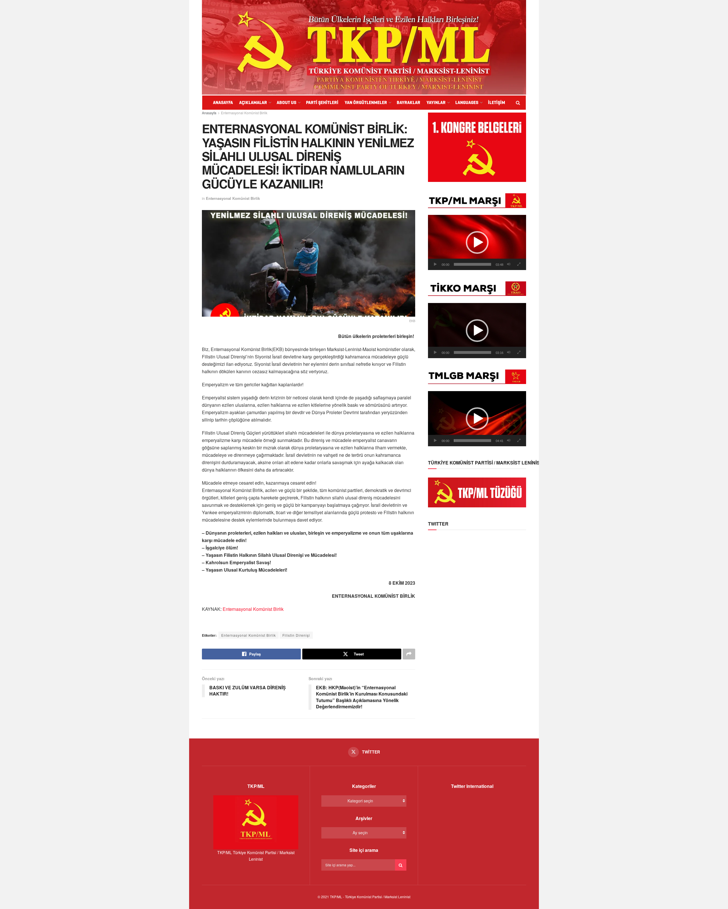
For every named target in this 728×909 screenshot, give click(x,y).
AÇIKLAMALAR (253, 102)
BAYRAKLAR (408, 102)
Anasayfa (209, 112)
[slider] (472, 264)
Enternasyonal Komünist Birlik (244, 112)
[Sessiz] (509, 264)
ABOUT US (286, 102)
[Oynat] (435, 264)
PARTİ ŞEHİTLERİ (322, 102)
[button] (477, 242)
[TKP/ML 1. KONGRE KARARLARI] (477, 147)
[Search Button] (400, 865)
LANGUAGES (466, 102)
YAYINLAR (436, 102)
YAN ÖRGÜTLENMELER (366, 102)
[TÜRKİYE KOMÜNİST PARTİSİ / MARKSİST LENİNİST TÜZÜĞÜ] (477, 492)
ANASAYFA (223, 102)
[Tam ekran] (519, 264)
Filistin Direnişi (296, 635)
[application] (477, 242)
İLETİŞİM (496, 102)
